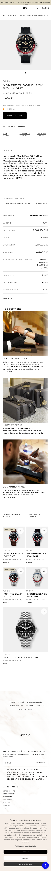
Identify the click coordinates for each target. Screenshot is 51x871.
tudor (28, 15)
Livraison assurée (34, 702)
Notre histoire (9, 791)
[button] (5, 8)
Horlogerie (17, 15)
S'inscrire (41, 763)
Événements (7, 797)
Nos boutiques (9, 794)
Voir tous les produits (34, 515)
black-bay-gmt (40, 15)
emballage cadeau (25, 709)
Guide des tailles (41, 134)
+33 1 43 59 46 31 (40, 204)
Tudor (6, 81)
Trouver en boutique (25, 134)
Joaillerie (7, 803)
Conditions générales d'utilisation (27, 779)
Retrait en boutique (15, 705)
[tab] (25, 72)
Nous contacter (7, 134)
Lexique (6, 808)
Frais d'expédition (9, 106)
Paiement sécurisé (16, 702)
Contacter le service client (17, 204)
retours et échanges (35, 705)
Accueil (6, 15)
